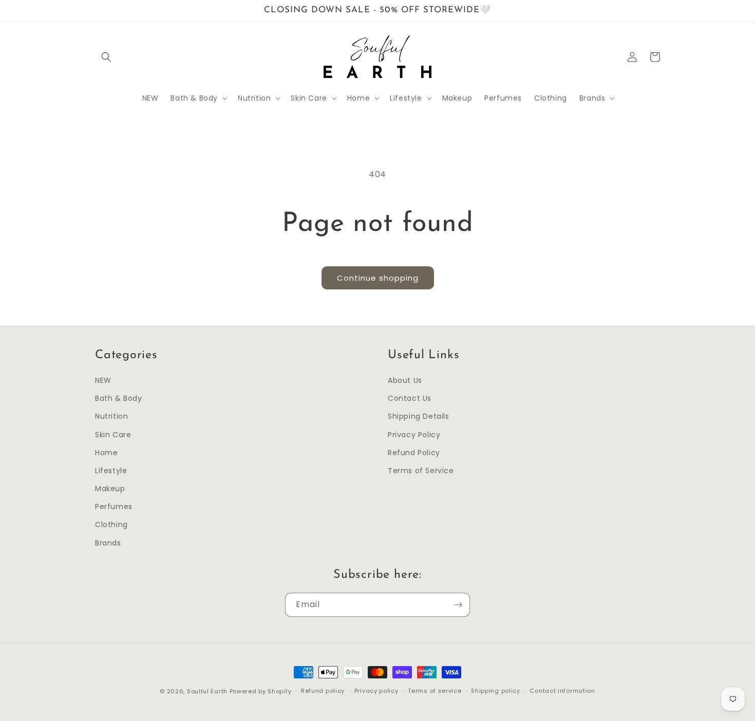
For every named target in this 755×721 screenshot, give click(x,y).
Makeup (110, 488)
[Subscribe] (458, 605)
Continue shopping (378, 277)
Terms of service (434, 691)
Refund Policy (414, 452)
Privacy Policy (414, 435)
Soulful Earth (207, 691)
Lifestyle (111, 470)
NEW (103, 380)
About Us (405, 380)
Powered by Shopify (261, 691)
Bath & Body (118, 398)
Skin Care (113, 435)
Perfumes (114, 506)
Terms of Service (421, 470)
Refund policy (323, 691)
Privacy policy (376, 691)
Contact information (562, 691)
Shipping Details (418, 416)
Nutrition (111, 416)
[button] (106, 57)
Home (106, 452)
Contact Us (409, 398)
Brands (108, 543)
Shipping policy (495, 691)
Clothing (111, 524)
